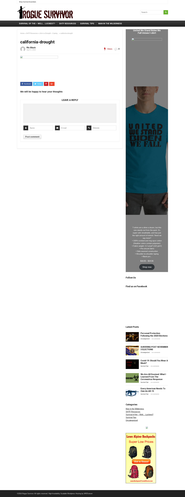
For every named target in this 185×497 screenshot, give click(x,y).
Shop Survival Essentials (27, 2)
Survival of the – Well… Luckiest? (37, 23)
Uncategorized (145, 338)
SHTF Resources (67, 23)
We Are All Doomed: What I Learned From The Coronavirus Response (153, 376)
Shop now (147, 267)
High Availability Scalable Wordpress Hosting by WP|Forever (70, 493)
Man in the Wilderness (110, 23)
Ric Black (31, 48)
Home (22, 33)
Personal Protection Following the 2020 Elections (154, 334)
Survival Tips (87, 23)
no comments (156, 338)
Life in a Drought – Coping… (49, 33)
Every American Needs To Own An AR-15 (153, 389)
